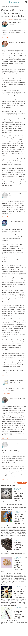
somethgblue (12, 221)
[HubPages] (14, 2)
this (19, 382)
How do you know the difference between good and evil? (19, 614)
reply (3, 37)
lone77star (11, 42)
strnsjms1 (11, 398)
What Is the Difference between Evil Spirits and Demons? (18, 546)
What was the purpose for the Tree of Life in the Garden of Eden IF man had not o (19, 519)
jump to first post (13, 482)
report (7, 37)
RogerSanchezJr (13, 22)
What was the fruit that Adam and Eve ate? (19, 591)
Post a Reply (22, 482)
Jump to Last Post (9, 19)
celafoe (12, 380)
